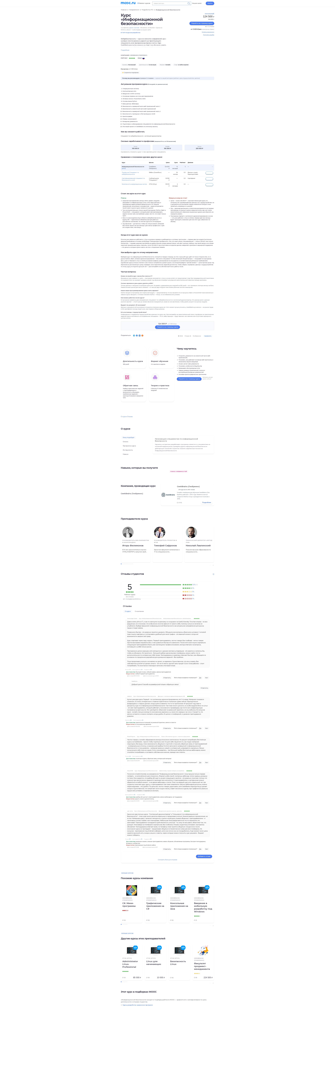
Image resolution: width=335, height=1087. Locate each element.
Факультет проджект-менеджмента (202, 966)
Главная (124, 10)
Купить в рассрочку (208, 32)
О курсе (124, 416)
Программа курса (129, 446)
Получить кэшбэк (208, 35)
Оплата (125, 441)
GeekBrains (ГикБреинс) (188, 486)
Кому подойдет (128, 437)
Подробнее (206, 502)
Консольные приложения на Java (179, 906)
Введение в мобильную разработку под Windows (203, 907)
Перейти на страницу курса (201, 23)
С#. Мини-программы (129, 904)
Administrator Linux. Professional (130, 964)
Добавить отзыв (204, 856)
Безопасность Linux (178, 962)
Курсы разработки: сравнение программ (138, 1005)
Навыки (125, 454)
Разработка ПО (147, 10)
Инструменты (128, 450)
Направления (134, 10)
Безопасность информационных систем (134, 184)
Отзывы (130, 416)
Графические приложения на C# (155, 906)
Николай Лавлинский (198, 545)
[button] (213, 565)
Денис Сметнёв (134, 27)
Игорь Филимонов (132, 545)
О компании (139, 611)
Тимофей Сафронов (165, 545)
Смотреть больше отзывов (167, 860)
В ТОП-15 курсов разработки (130, 32)
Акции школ (197, 3)
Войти (210, 3)
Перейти (209, 173)
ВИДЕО (210, 58)
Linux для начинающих (153, 962)
